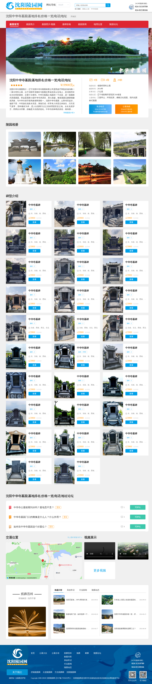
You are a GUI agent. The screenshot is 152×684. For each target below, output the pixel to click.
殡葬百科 (68, 653)
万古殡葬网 (59, 672)
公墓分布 (55, 653)
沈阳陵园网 (71, 672)
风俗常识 (68, 660)
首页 (33, 653)
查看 (34, 222)
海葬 (78, 653)
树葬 (87, 653)
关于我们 (17, 672)
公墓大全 (43, 653)
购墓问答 (68, 657)
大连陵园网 (47, 672)
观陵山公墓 (85, 9)
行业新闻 (68, 664)
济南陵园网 (35, 672)
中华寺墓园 (94, 9)
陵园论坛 (97, 653)
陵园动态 (68, 667)
